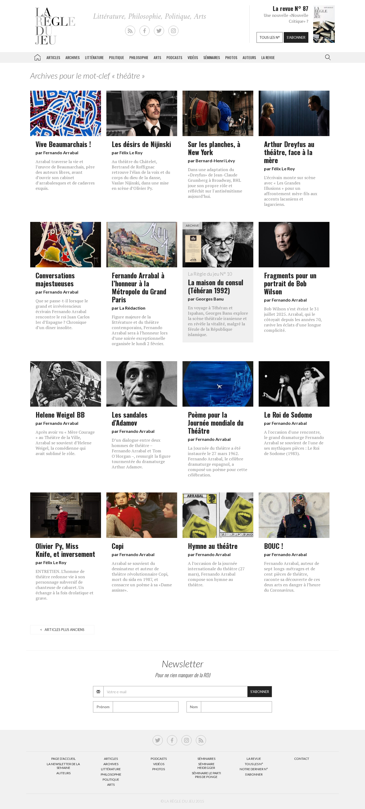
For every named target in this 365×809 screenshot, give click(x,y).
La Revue (254, 759)
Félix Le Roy (131, 152)
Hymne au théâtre (213, 546)
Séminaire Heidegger (206, 766)
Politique (116, 57)
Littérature (94, 57)
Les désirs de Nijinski (141, 144)
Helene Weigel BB (60, 414)
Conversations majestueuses (55, 279)
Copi (117, 546)
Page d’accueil (63, 759)
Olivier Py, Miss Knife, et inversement (65, 550)
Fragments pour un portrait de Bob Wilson (290, 283)
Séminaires (211, 57)
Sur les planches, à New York (214, 148)
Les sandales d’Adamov (129, 418)
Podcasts (174, 57)
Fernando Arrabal (60, 152)
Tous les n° (269, 37)
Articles (53, 57)
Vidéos (193, 57)
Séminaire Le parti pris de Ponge (206, 775)
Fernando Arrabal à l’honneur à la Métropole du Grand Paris (139, 287)
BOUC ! (273, 546)
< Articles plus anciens (62, 629)
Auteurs (249, 57)
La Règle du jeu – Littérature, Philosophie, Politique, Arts (37, 56)
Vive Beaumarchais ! (63, 144)
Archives (72, 57)
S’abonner (254, 774)
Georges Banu (210, 298)
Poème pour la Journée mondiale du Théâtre (215, 422)
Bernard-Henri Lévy (215, 160)
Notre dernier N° (254, 769)
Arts (157, 57)
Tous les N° (254, 764)
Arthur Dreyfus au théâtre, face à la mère (289, 152)
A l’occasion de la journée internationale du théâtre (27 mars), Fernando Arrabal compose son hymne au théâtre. (216, 574)
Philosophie (138, 57)
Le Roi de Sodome (289, 414)
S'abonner (296, 37)
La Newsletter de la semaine (63, 766)
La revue (268, 57)
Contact (301, 759)
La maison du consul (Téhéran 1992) (215, 283)
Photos (231, 57)
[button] (326, 57)
